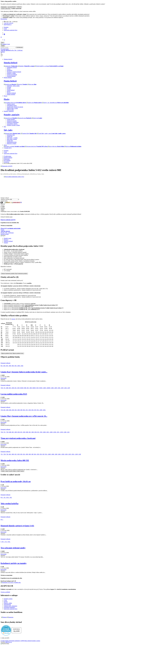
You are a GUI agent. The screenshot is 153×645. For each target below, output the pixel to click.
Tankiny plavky (11, 104)
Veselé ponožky (11, 119)
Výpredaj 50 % (7, 148)
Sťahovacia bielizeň (12, 74)
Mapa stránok (27, 640)
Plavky (9, 69)
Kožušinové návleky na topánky (14, 563)
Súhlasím (19, 7)
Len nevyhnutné (11, 7)
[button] (1, 37)
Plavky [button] (5, 96)
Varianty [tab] (6, 242)
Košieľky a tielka (11, 73)
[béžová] (8, 202)
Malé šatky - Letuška (12, 137)
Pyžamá (9, 87)
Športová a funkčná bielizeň (14, 71)
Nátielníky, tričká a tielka (13, 85)
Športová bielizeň (11, 93)
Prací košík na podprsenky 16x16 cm (16, 481)
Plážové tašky (10, 109)
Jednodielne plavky (12, 105)
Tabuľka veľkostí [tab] (8, 241)
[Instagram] (4, 34)
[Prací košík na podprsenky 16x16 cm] (76, 478)
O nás (5, 28)
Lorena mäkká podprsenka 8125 (14, 394)
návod (13, 319)
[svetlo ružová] (17, 202)
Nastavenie (3, 7)
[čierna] (2, 202)
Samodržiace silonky (12, 123)
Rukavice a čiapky (11, 143)
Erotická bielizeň (11, 76)
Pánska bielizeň (10, 81)
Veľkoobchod (7, 604)
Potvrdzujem (4, 19)
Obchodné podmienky (9, 607)
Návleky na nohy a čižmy (13, 125)
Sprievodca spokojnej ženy (10, 30)
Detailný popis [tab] (7, 238)
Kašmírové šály (11, 135)
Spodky (9, 88)
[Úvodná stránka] (5, 44)
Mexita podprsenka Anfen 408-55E (15, 460)
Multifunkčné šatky (12, 142)
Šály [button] (5, 126)
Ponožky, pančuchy (12, 115)
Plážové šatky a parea (12, 108)
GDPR (22, 640)
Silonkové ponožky (12, 121)
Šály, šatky (8, 130)
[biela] (4, 202)
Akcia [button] (5, 145)
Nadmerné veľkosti (12, 67)
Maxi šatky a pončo (12, 139)
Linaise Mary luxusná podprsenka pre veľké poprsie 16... (24, 416)
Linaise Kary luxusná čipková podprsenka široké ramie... (24, 372)
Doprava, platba (8, 603)
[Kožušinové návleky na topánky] (76, 558)
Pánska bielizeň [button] (8, 77)
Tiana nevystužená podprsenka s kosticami (18, 438)
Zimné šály (10, 136)
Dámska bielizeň (10, 63)
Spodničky (9, 70)
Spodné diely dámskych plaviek (15, 107)
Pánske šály (10, 140)
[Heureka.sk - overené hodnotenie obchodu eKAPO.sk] (6, 635)
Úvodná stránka (5, 640)
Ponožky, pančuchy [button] (9, 111)
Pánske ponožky (11, 94)
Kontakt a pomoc (8, 598)
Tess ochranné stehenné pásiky (13, 548)
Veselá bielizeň (11, 90)
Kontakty (6, 27)
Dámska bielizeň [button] (8, 59)
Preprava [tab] (6, 239)
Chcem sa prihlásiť (5, 592)
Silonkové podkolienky (13, 122)
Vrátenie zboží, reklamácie (10, 606)
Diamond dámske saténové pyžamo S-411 (17, 526)
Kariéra (6, 601)
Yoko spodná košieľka (9, 503)
